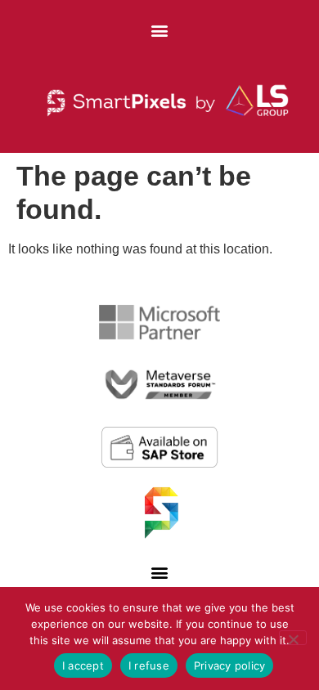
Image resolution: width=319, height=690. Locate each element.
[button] (159, 29)
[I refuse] (293, 637)
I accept (83, 665)
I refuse (148, 665)
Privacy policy (230, 665)
